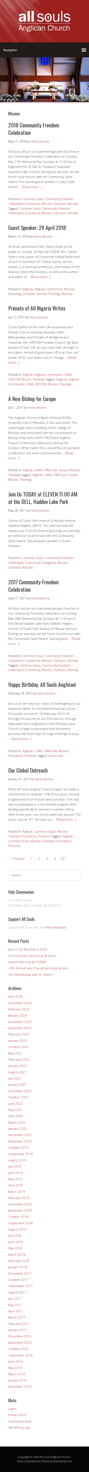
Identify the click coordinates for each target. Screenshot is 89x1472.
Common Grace (33, 199)
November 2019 (19, 1141)
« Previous (17, 859)
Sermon (41, 294)
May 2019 (15, 1179)
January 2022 (17, 1066)
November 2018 (19, 1210)
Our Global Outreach (28, 770)
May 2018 (15, 1248)
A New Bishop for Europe (32, 399)
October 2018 (18, 1217)
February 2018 (18, 1261)
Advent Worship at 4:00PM (27, 962)
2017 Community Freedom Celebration (33, 585)
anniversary (55, 756)
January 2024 (17, 1015)
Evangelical (49, 563)
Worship (72, 204)
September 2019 (20, 1154)
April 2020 (15, 1116)
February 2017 (18, 1324)
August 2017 (17, 1292)
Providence (15, 756)
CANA (67, 375)
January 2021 (17, 1084)
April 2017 (15, 1311)
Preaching (14, 294)
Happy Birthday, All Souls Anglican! (42, 684)
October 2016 (18, 1349)
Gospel (63, 470)
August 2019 (17, 1160)
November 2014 (19, 1386)
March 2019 (16, 1191)
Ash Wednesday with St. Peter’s (30, 974)
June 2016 (15, 1361)
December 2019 (19, 1135)
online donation (55, 927)
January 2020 (17, 1129)
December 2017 (19, 1273)
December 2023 (19, 1022)
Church (21, 1461)
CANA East (50, 470)
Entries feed (17, 1415)
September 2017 (20, 1286)
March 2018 (16, 1254)
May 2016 (15, 1368)
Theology (54, 294)
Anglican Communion (49, 289)
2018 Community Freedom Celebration (33, 128)
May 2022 (15, 1053)
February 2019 (18, 1198)
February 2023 (18, 1034)
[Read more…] (32, 187)
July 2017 (14, 1298)
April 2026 (15, 996)
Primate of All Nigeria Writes (36, 308)
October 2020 (18, 1097)
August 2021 (17, 1072)
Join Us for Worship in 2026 (27, 949)
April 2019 (15, 1185)
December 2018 (19, 1204)
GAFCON (14, 379)
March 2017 (16, 1317)
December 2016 (19, 1336)
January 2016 (17, 1380)
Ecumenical (32, 204)
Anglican (27, 289)
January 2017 (17, 1330)
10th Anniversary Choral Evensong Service (38, 968)
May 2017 (15, 1305)
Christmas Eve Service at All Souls (32, 956)
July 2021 (14, 1078)
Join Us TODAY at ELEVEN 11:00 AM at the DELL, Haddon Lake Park (42, 498)
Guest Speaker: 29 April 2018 (37, 227)
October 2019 (18, 1147)
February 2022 (18, 1059)
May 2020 (15, 1110)
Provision (30, 756)
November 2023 (19, 1028)
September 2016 (20, 1355)
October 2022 (18, 1047)
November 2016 (19, 1342)
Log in (12, 1409)
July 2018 (14, 1235)
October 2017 (18, 1280)
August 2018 (17, 1229)
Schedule (29, 294)
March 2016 (16, 1374)
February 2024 (18, 1009)
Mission (47, 204)
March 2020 (16, 1122)
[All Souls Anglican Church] (44, 29)
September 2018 (20, 1223)
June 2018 (15, 1242)
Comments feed (19, 1421)
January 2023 (17, 1040)
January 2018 (17, 1267)
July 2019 (14, 1166)
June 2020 (15, 1103)
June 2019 (15, 1173)
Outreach (59, 204)
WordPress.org (19, 1427)
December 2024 (19, 1003)
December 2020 (19, 1091)
